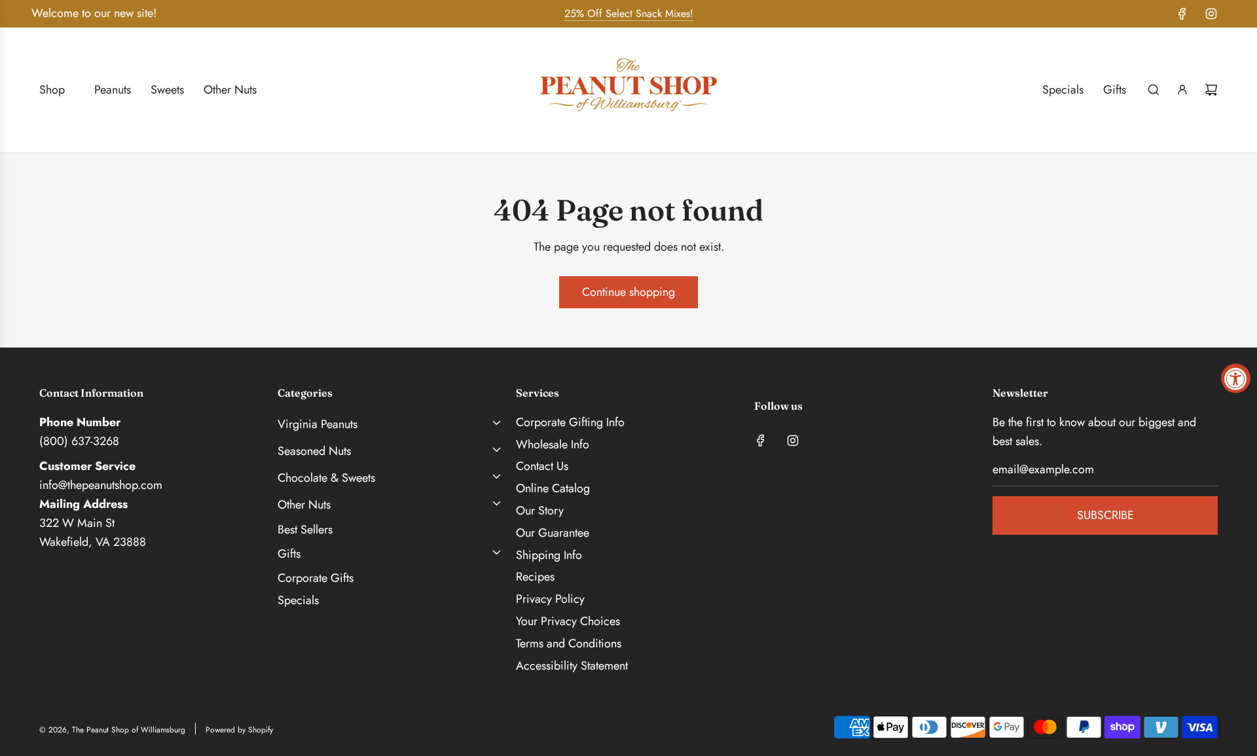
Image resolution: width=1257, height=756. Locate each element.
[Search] (1153, 89)
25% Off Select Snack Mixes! (628, 13)
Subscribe (1105, 515)
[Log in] (1182, 89)
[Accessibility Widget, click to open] (1235, 378)
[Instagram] (1211, 13)
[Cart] (1211, 89)
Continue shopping (628, 291)
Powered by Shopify (239, 730)
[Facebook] (1182, 13)
